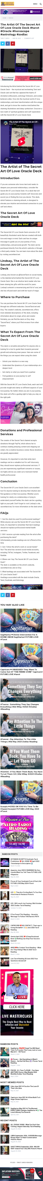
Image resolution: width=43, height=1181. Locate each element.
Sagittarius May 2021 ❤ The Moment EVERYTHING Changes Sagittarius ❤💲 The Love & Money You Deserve (26, 1110)
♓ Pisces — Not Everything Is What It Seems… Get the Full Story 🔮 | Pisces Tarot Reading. (26, 1061)
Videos (10, 18)
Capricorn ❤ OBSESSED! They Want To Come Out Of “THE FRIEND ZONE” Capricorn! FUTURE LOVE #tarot (21, 672)
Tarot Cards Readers (25, 1162)
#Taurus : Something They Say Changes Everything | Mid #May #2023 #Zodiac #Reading (19, 706)
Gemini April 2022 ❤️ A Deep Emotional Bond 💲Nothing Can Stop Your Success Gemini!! (25, 939)
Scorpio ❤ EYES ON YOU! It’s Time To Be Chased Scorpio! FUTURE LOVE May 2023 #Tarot (19, 809)
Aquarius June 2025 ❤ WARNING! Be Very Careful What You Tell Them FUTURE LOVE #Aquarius (26, 872)
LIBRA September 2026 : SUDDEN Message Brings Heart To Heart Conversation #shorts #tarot (26, 1137)
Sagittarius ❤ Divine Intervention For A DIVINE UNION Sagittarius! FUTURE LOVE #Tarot (19, 637)
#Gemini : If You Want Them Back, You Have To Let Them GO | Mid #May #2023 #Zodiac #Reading (21, 774)
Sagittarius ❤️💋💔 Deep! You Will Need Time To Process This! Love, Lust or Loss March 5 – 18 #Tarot (26, 1050)
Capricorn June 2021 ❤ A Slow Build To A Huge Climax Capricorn (25, 1098)
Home (4, 18)
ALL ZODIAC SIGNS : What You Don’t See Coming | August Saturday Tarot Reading (25, 1125)
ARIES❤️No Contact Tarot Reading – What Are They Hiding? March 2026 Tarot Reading (26, 950)
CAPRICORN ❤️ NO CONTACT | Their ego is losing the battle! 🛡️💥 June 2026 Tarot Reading (26, 928)
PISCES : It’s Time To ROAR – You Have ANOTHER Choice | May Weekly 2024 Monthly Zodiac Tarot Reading (25, 1072)
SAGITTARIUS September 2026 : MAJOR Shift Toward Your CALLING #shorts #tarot (26, 1147)
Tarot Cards (4, 38)
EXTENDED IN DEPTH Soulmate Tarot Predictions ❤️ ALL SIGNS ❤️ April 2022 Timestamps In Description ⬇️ (25, 861)
